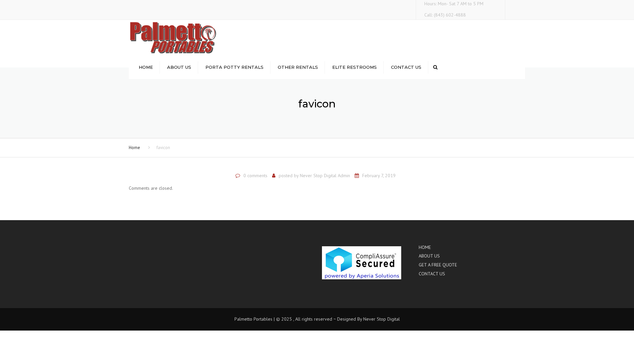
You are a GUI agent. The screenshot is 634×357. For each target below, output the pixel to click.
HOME (146, 67)
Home (134, 147)
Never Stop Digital (381, 319)
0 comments (255, 175)
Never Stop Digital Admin (325, 175)
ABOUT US (179, 67)
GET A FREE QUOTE (438, 265)
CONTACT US (406, 67)
